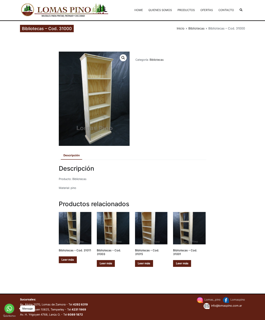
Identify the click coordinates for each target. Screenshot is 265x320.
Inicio (180, 28)
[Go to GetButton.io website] (9, 316)
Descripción (71, 155)
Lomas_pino (212, 299)
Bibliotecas (196, 28)
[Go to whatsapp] (9, 308)
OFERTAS (206, 10)
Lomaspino (237, 299)
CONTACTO (226, 10)
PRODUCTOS (186, 10)
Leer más (67, 259)
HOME (138, 10)
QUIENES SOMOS (160, 10)
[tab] (71, 155)
